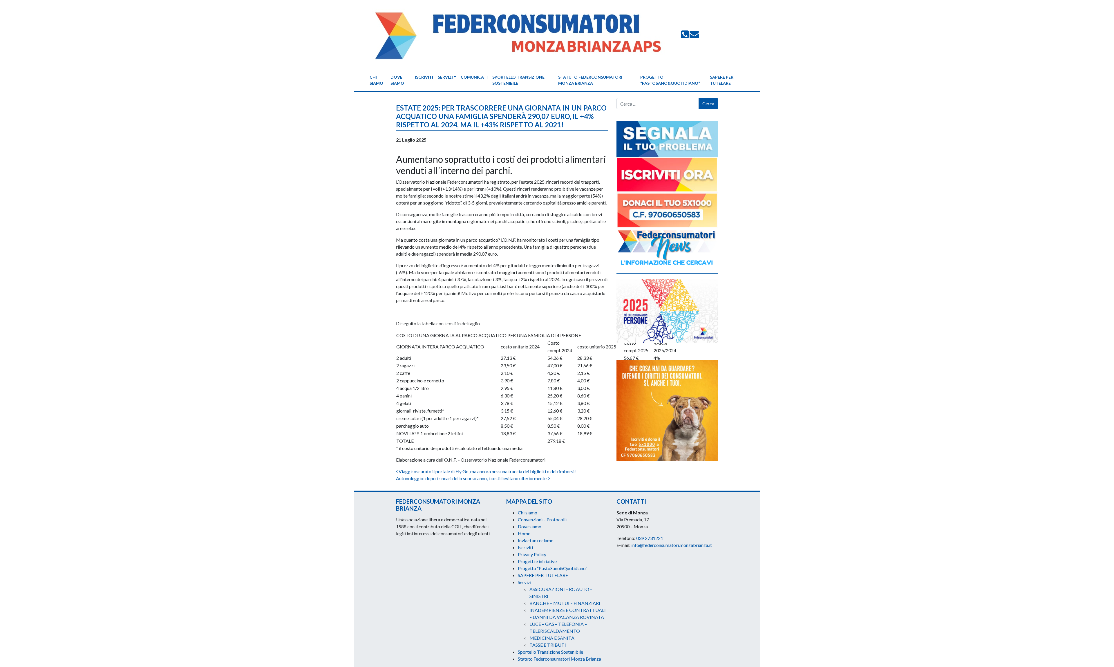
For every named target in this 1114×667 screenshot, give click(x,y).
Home (524, 533)
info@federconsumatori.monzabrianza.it (671, 545)
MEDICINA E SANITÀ (551, 638)
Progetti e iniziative (537, 561)
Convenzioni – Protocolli (542, 519)
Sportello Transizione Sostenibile (518, 80)
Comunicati (474, 77)
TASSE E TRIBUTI (547, 645)
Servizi (445, 77)
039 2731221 (649, 538)
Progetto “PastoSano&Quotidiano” (670, 80)
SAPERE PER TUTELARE (721, 80)
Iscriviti (424, 77)
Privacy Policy (532, 554)
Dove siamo (397, 80)
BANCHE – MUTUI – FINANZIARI (564, 603)
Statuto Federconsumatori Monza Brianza (590, 80)
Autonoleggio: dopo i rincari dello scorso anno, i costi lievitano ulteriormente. (472, 478)
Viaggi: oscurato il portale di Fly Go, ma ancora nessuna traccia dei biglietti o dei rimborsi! (487, 471)
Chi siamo (376, 80)
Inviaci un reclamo (536, 540)
